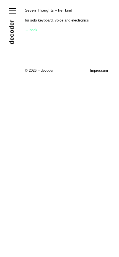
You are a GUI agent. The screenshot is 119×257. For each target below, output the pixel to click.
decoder (11, 31)
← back (31, 30)
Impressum (99, 70)
